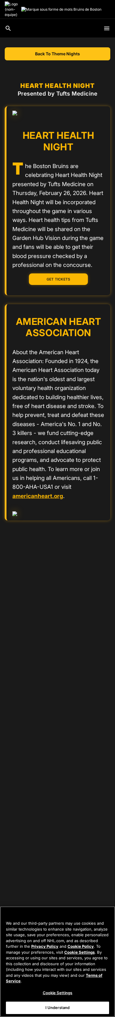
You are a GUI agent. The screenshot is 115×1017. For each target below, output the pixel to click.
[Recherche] (8, 28)
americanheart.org (37, 496)
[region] (57, 961)
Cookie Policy (81, 946)
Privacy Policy (44, 946)
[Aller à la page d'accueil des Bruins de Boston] (12, 9)
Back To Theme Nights (57, 53)
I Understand (57, 1007)
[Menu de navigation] (106, 28)
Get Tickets (58, 279)
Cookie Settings (79, 952)
